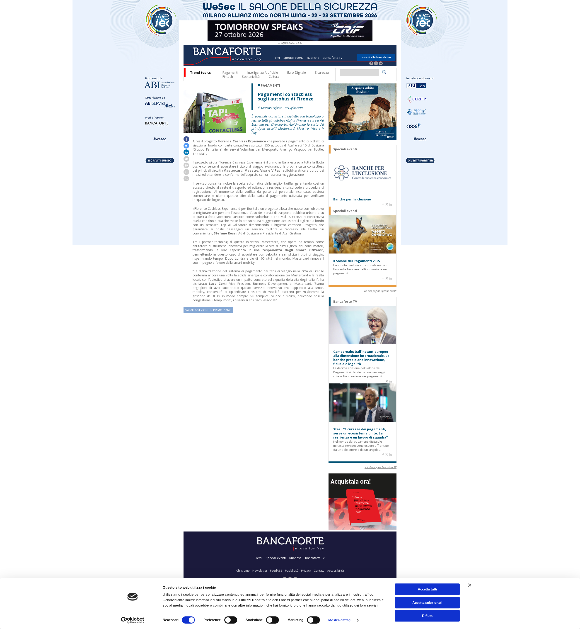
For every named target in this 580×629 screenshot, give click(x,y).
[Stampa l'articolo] (186, 167)
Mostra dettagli (340, 620)
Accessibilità (335, 570)
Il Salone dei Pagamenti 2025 (356, 261)
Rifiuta (427, 616)
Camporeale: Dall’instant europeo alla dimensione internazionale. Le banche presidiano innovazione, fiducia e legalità (361, 358)
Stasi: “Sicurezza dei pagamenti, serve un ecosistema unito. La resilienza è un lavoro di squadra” (360, 433)
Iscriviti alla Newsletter (376, 57)
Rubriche (313, 58)
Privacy (306, 570)
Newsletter (259, 570)
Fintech (227, 76)
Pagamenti (230, 72)
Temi (276, 58)
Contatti (319, 570)
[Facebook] (371, 63)
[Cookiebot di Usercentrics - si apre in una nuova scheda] (132, 620)
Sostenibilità (251, 76)
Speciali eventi (293, 58)
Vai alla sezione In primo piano (208, 310)
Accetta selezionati (427, 603)
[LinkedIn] (381, 63)
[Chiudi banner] (469, 585)
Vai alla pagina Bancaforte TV (380, 467)
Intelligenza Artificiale (262, 72)
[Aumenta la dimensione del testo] (186, 173)
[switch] (230, 620)
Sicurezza (322, 72)
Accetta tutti (427, 589)
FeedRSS (276, 570)
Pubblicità (291, 570)
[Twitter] (376, 63)
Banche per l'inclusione (352, 199)
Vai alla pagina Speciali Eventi (380, 291)
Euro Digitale (296, 72)
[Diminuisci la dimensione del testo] (186, 180)
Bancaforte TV (332, 58)
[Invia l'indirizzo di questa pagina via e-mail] (186, 160)
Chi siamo (243, 570)
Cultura (274, 76)
